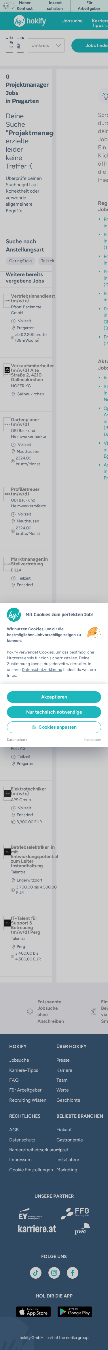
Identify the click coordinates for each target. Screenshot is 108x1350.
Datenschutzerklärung (42, 669)
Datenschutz (17, 740)
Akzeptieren (54, 697)
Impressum (92, 740)
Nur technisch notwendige (54, 712)
